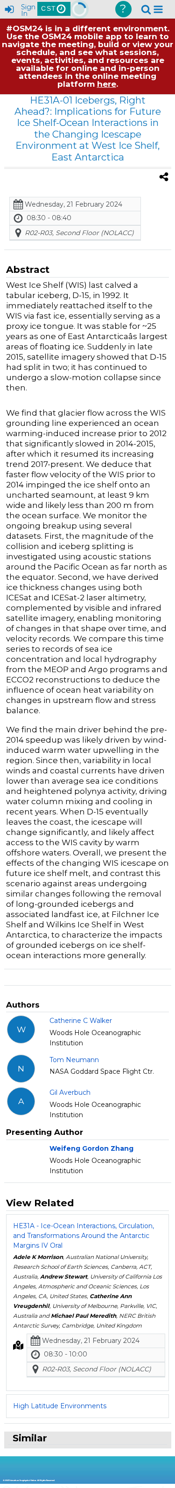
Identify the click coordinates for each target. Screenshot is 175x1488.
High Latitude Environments (59, 1406)
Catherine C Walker (80, 1020)
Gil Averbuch (70, 1092)
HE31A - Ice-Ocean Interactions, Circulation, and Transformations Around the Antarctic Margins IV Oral (83, 1236)
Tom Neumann (74, 1060)
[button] (158, 9)
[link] (146, 9)
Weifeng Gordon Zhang (91, 1148)
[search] (146, 8)
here (106, 84)
